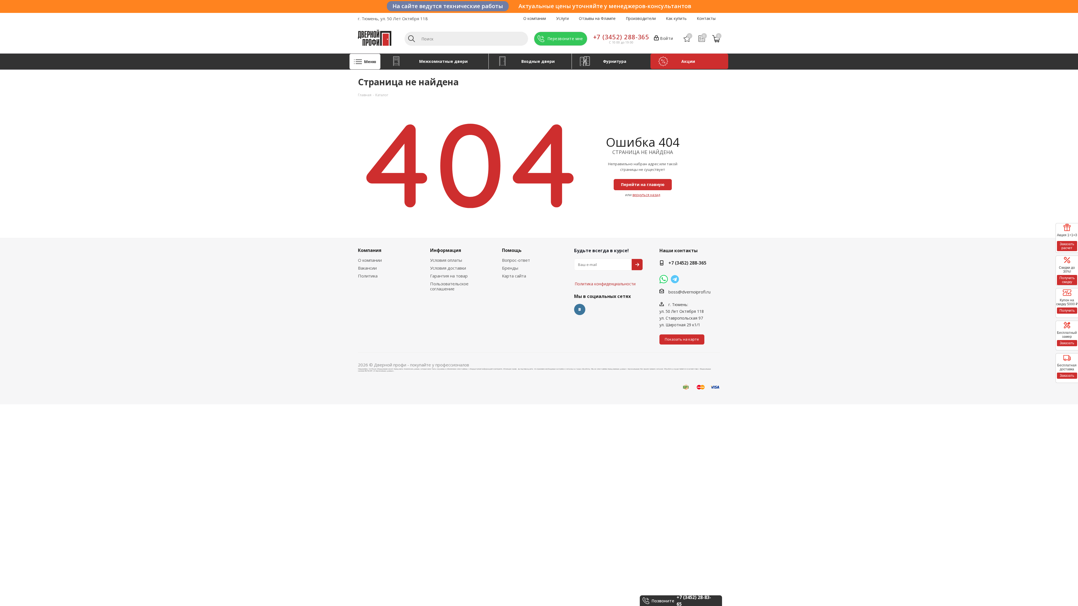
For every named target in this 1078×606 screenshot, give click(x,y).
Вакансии (367, 268)
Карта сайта (514, 276)
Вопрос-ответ (516, 260)
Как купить (676, 18)
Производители (641, 18)
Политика (368, 276)
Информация (445, 250)
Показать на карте (682, 339)
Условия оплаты (446, 260)
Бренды (510, 268)
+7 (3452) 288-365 (621, 37)
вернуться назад (646, 194)
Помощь (512, 250)
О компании (534, 18)
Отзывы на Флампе (597, 18)
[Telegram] (675, 279)
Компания (370, 250)
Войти (666, 38)
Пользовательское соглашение (449, 286)
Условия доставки (448, 268)
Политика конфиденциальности (602, 267)
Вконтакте (579, 309)
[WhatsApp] (663, 279)
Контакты (706, 18)
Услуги (562, 18)
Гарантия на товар (449, 276)
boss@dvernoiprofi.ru (689, 292)
